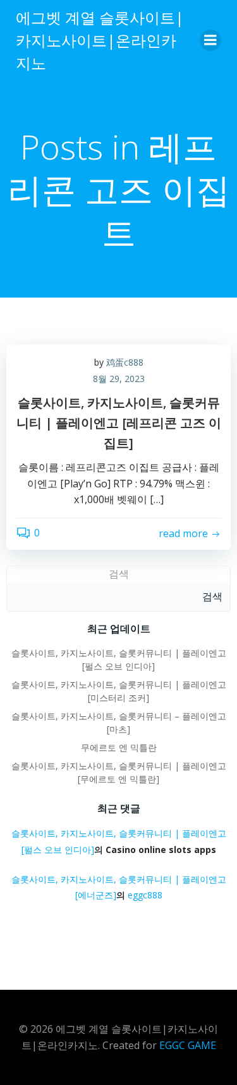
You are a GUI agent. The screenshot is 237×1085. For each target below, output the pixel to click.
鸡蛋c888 (124, 362)
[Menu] (210, 40)
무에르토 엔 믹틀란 (119, 747)
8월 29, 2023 (119, 379)
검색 (119, 574)
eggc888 (145, 895)
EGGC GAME (187, 1045)
